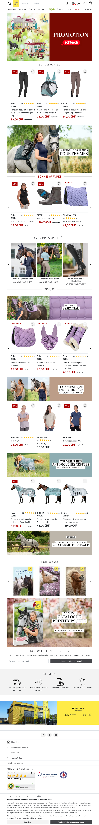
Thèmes (41, 9)
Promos (78, 9)
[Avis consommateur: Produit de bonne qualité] (21, 780)
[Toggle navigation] (9, 3)
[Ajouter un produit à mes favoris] (33, 71)
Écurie (60, 9)
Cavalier (22, 9)
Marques (89, 9)
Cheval (32, 9)
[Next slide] (90, 37)
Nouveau (11, 9)
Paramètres (27, 822)
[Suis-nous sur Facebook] (49, 735)
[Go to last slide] (9, 96)
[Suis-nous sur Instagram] (43, 735)
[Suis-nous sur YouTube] (55, 735)
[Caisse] (90, 2)
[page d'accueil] (16, 3)
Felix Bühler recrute (15, 762)
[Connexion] (79, 2)
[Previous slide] (9, 37)
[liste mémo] (84, 2)
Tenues (69, 9)
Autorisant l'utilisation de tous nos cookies (71, 822)
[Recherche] (67, 3)
